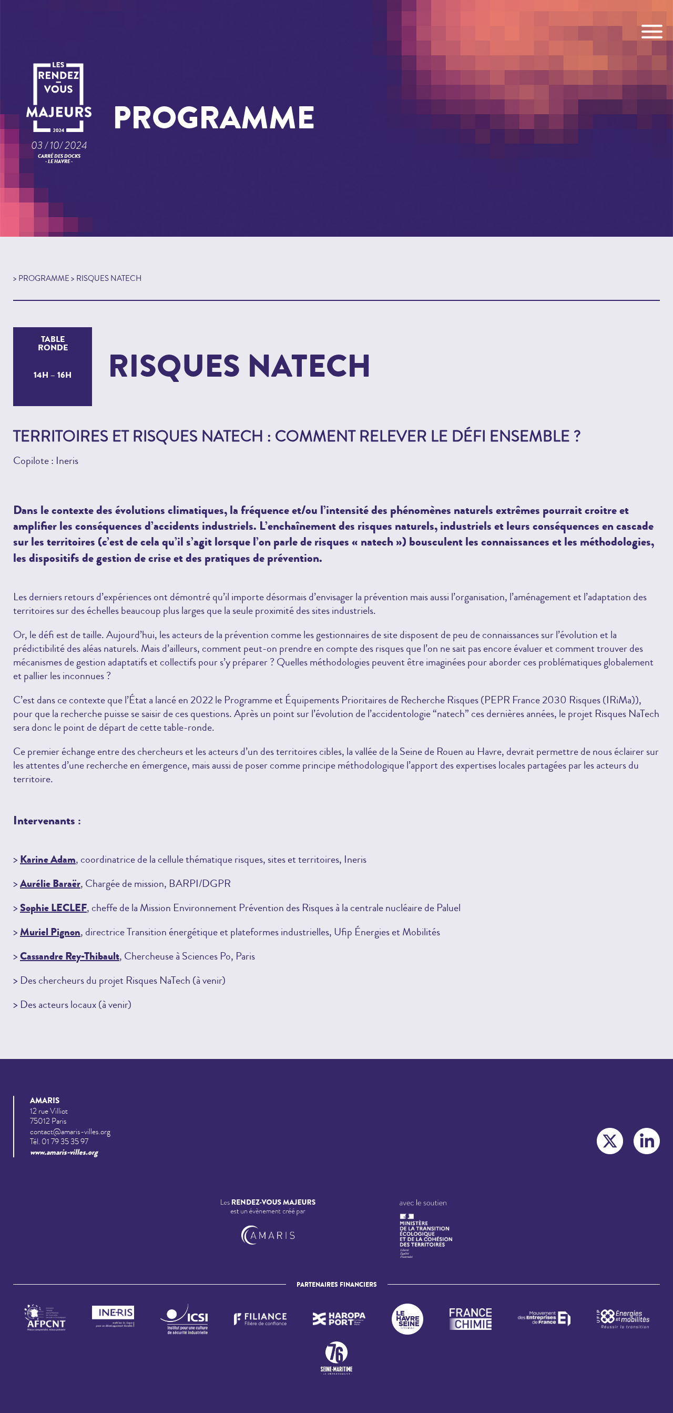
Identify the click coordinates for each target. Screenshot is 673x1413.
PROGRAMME (43, 278)
